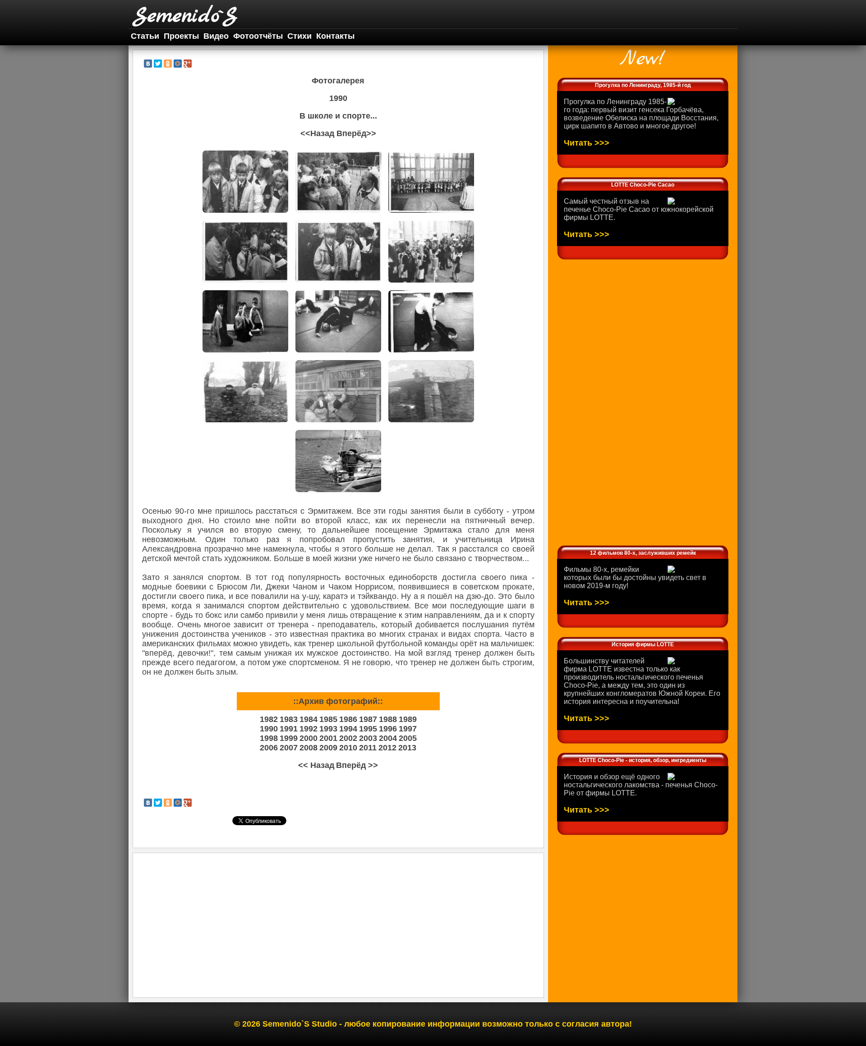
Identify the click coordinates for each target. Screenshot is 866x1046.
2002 (348, 738)
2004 (388, 738)
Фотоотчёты (258, 36)
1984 (308, 719)
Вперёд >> (357, 765)
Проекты (181, 36)
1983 (289, 719)
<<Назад (317, 133)
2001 (328, 738)
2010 (348, 747)
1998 (269, 738)
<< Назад (316, 765)
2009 (328, 747)
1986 (348, 719)
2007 (289, 747)
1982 (269, 719)
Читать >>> (586, 142)
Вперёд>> (356, 133)
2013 (407, 747)
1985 (328, 719)
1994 (348, 728)
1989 (408, 719)
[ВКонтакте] (148, 63)
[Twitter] (158, 63)
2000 (308, 738)
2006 (269, 747)
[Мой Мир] (178, 63)
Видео (216, 36)
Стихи (299, 36)
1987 (368, 719)
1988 (388, 719)
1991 (289, 728)
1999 (289, 738)
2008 (308, 747)
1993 (328, 728)
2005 (408, 738)
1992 (308, 728)
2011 (368, 747)
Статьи (145, 36)
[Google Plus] (188, 63)
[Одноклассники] (168, 63)
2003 (368, 738)
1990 (269, 728)
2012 (387, 747)
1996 (388, 728)
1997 (408, 728)
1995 (368, 728)
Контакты (335, 36)
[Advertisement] (338, 925)
